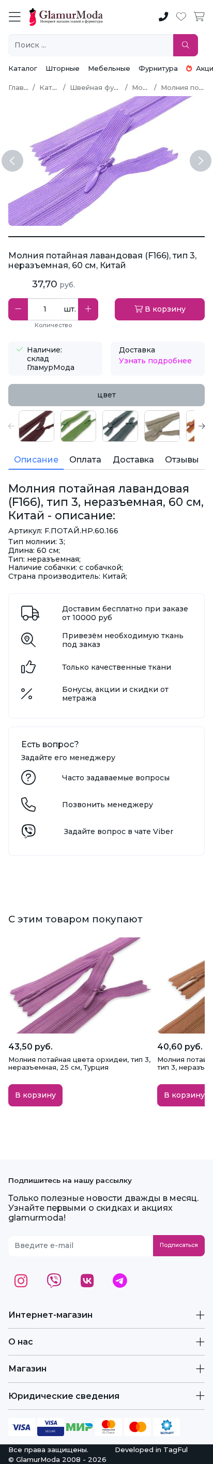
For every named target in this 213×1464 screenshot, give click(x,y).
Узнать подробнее (155, 360)
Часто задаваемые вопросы (116, 777)
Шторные (62, 68)
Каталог (22, 68)
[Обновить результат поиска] (185, 45)
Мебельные (109, 68)
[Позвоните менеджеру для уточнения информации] (28, 807)
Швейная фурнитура (106, 87)
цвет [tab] (106, 394)
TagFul (175, 1449)
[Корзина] (199, 17)
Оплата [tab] (85, 460)
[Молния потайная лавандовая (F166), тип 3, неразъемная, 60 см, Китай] (106, 236)
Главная (22, 87)
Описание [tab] (36, 460)
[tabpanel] (106, 426)
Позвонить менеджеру (107, 804)
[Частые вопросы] (28, 780)
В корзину (164, 309)
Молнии (145, 87)
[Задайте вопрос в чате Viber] (28, 834)
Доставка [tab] (133, 460)
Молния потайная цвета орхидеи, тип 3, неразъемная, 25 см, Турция (79, 1063)
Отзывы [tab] (182, 460)
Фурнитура (158, 68)
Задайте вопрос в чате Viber (118, 831)
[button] (11, 426)
